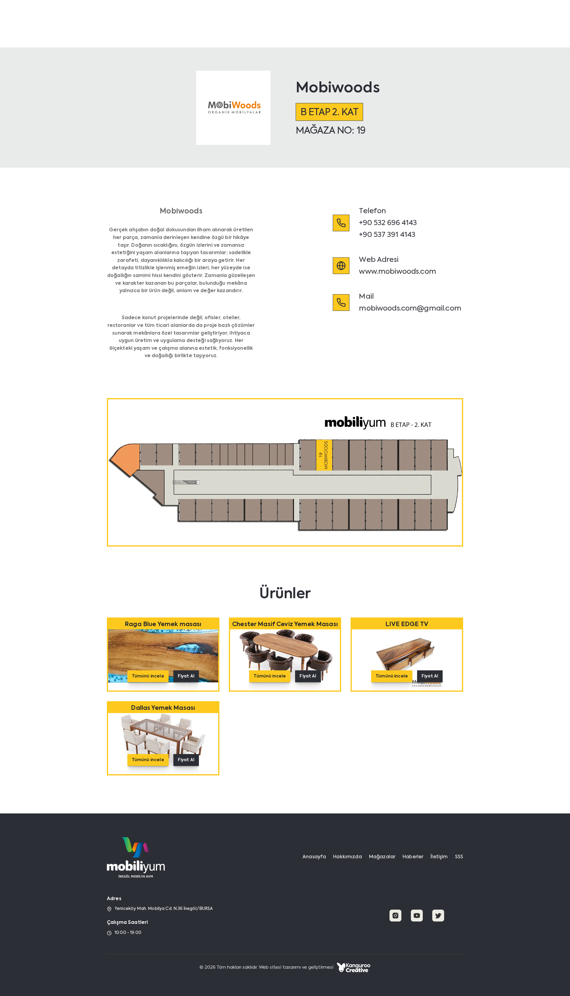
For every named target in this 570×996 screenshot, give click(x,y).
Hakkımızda (330, 18)
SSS (459, 857)
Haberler (393, 18)
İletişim (419, 18)
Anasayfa (298, 18)
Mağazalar (364, 18)
